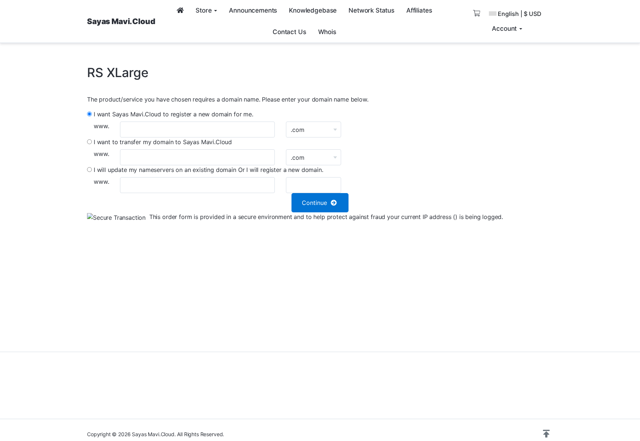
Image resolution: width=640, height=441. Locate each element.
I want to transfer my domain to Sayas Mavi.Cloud (162, 142)
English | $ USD (519, 13)
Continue (316, 202)
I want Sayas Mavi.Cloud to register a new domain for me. (172, 114)
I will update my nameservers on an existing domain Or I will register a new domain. (207, 169)
